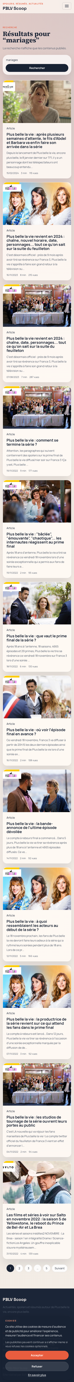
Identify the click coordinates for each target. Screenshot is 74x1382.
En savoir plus (37, 1375)
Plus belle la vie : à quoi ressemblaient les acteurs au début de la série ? (32, 925)
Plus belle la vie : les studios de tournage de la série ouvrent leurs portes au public (37, 1121)
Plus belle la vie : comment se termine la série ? (32, 442)
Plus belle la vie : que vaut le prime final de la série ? (37, 637)
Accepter (37, 1355)
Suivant (60, 1268)
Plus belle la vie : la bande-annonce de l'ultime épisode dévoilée (32, 827)
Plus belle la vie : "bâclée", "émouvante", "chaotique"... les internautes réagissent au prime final (35, 540)
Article (11, 128)
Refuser (37, 1366)
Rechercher (37, 68)
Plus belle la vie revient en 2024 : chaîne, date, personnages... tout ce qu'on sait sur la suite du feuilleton (36, 344)
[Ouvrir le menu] (66, 6)
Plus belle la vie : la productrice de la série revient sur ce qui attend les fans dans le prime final (36, 1023)
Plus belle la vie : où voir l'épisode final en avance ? (36, 731)
